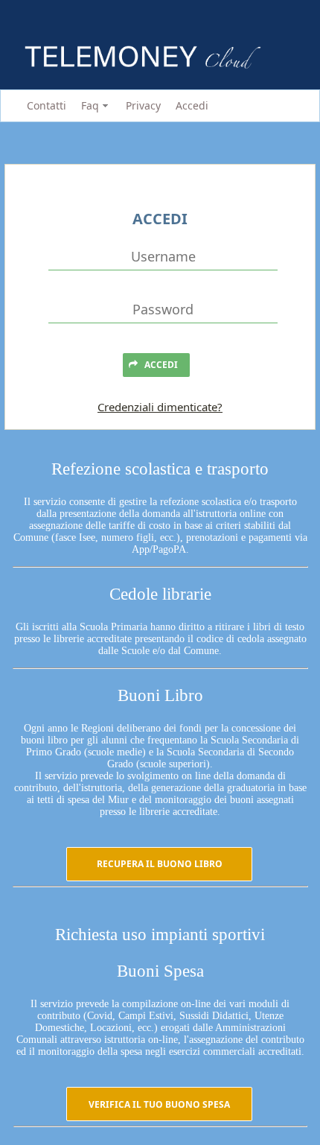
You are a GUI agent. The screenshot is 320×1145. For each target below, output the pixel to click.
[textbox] (163, 257)
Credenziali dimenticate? (160, 406)
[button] (159, 864)
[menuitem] (44, 106)
